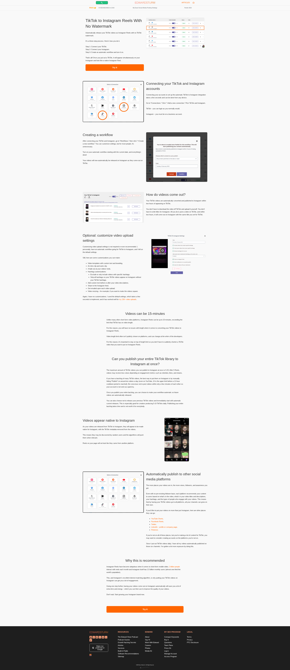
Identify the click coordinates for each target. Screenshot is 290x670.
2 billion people (174, 567)
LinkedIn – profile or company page (164, 527)
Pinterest (154, 530)
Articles (186, 3)
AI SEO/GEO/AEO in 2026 (106, 8)
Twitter (153, 524)
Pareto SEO (188, 8)
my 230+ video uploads (127, 299)
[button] (99, 648)
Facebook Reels (157, 521)
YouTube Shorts (157, 519)
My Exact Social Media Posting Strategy (145, 8)
